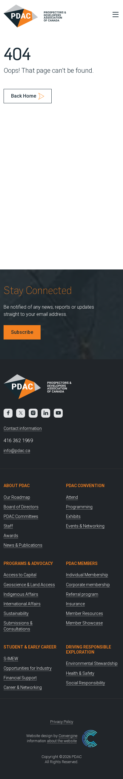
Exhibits (73, 516)
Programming (79, 506)
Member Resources (84, 613)
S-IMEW (11, 658)
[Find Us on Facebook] (8, 413)
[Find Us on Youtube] (58, 413)
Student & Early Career (30, 647)
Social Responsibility (85, 683)
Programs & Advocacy (28, 563)
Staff (8, 526)
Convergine (68, 735)
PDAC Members (82, 563)
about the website (62, 741)
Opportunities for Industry (28, 668)
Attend (72, 497)
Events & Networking (85, 526)
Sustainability (16, 613)
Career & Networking (23, 687)
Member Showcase (84, 623)
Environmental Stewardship (92, 663)
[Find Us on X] (20, 413)
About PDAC (17, 485)
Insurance (75, 603)
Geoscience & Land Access (29, 584)
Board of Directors (21, 506)
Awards (11, 535)
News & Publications (23, 545)
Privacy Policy (61, 721)
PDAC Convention (85, 485)
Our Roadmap (17, 497)
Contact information (23, 428)
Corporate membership (88, 584)
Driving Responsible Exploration (88, 649)
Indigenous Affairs (21, 594)
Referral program (82, 594)
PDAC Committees (21, 516)
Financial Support (20, 677)
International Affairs (22, 603)
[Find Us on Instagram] (33, 413)
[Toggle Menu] (114, 14)
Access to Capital (20, 574)
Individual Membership (87, 574)
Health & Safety (80, 673)
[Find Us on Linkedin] (45, 413)
